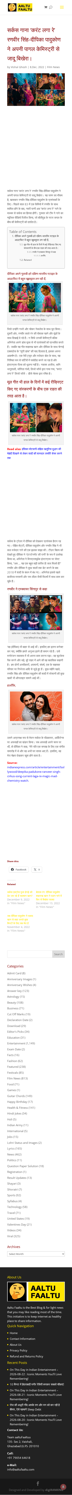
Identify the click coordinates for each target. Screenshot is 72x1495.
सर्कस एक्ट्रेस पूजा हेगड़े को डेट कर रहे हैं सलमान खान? (19, 894)
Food (10, 1084)
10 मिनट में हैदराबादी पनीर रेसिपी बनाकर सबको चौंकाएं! (37, 1384)
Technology (14, 1207)
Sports (11, 1195)
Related (27, 259)
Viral (10, 1236)
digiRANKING (54, 1490)
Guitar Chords (16, 1096)
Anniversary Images (19, 979)
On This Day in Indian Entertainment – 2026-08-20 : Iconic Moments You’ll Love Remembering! (36, 1419)
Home (14, 1333)
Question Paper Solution (22, 1166)
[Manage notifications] (63, 1487)
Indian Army (15, 1125)
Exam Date (14, 1049)
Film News (53, 67)
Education (13, 1037)
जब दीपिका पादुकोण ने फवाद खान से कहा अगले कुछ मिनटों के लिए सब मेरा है (20, 919)
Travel (11, 1213)
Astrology (13, 996)
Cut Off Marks (16, 1014)
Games (11, 1090)
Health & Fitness (17, 1107)
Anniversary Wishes (19, 985)
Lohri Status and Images (22, 1143)
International (15, 1131)
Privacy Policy (18, 1350)
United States (15, 1218)
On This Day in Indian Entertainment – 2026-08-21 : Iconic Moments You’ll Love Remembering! (36, 1394)
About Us (15, 1344)
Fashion (12, 1061)
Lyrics (11, 1148)
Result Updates (16, 1178)
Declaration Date (17, 1020)
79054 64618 (21, 1458)
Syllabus (12, 1201)
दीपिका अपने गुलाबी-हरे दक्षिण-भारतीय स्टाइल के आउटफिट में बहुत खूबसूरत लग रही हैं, (37, 238)
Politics (11, 1160)
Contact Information (22, 1339)
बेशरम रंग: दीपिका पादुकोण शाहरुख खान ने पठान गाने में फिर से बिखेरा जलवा (49, 895)
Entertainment (16, 1043)
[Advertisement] (36, 150)
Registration (14, 1172)
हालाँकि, (43, 255)
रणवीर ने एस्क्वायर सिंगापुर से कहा (44, 252)
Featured (12, 1066)
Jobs (10, 1137)
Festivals (12, 1072)
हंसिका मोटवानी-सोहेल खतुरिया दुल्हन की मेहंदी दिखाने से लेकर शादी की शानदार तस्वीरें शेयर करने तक (34, 453)
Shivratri (12, 1189)
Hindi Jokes (14, 1113)
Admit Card (14, 973)
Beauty (11, 1002)
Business (12, 1008)
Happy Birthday (17, 1102)
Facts (10, 1055)
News (10, 1154)
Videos (11, 1230)
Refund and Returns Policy (26, 1356)
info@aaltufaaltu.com (20, 1469)
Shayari (12, 1183)
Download (13, 1026)
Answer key (14, 991)
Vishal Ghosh (19, 67)
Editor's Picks (15, 1031)
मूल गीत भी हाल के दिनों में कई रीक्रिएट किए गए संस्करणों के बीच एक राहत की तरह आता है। (42, 246)
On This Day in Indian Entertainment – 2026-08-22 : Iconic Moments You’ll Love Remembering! (36, 1374)
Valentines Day (16, 1224)
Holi (9, 1119)
